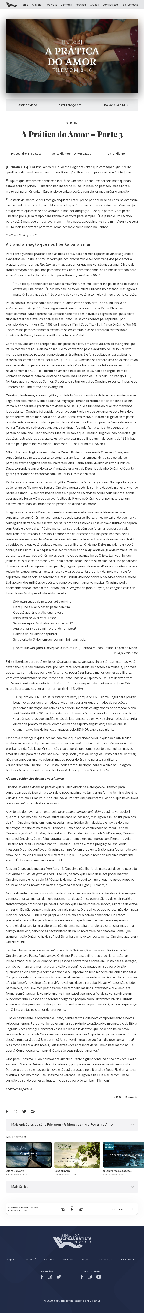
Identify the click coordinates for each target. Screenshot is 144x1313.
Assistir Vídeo (27, 105)
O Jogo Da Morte (15, 1171)
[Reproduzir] (72, 1209)
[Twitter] (58, 1277)
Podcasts (81, 4)
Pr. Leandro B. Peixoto (26, 153)
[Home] (11, 4)
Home (24, 4)
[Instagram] (49, 1277)
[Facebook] (42, 1277)
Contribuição (110, 4)
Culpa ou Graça (62, 1171)
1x (133, 1209)
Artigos (94, 4)
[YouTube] (98, 1277)
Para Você (51, 4)
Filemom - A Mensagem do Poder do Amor (89, 153)
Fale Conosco (130, 4)
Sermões (66, 4)
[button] (72, 1125)
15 (63, 1210)
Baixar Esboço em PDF (72, 105)
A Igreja (36, 4)
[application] (72, 1209)
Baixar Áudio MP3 (116, 105)
